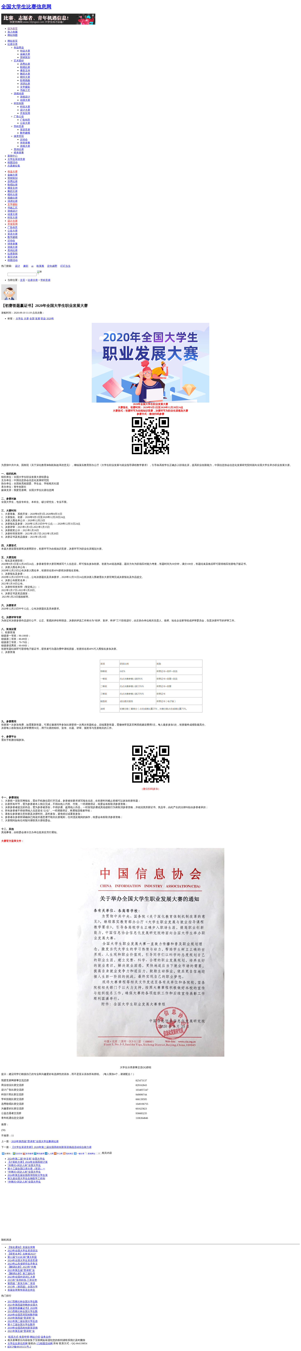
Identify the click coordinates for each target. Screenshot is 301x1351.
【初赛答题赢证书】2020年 (23, 1308)
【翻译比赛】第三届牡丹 (21, 1273)
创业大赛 (13, 171)
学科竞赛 (45, 280)
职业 (43, 318)
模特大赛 (13, 194)
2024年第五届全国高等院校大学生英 (28, 1175)
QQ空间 (19, 1154)
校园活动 (13, 162)
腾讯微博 (40, 1154)
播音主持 (13, 188)
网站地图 (13, 35)
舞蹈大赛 (13, 191)
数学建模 (13, 237)
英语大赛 (13, 234)
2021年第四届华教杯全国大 (23, 1304)
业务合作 (46, 1337)
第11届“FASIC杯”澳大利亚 (22, 1257)
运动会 (11, 240)
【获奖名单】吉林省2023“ (22, 1253)
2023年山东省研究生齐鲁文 (23, 1263)
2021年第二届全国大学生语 (23, 1321)
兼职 (25, 266)
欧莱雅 (40, 266)
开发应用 (13, 224)
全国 (31, 318)
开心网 (59, 1154)
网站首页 (13, 41)
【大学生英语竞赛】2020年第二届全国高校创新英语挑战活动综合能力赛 (51, 1147)
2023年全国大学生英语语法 (23, 1250)
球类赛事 (13, 243)
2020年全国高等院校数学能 (23, 1314)
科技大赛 (13, 217)
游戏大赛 (13, 247)
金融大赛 (13, 174)
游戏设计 (13, 211)
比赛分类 (13, 44)
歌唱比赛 (13, 184)
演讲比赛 (13, 201)
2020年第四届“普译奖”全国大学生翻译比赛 (35, 1141)
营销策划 (13, 178)
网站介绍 (35, 1337)
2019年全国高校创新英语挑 (23, 1327)
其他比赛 (13, 250)
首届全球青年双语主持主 (21, 1290)
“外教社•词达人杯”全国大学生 (24, 1165)
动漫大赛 (13, 214)
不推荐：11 (7, 1135)
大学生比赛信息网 (18, 1343)
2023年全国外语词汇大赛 (21, 1276)
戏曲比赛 (13, 197)
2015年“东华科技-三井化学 (22, 1280)
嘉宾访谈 (13, 257)
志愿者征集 (14, 165)
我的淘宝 (69, 1154)
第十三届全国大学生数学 (21, 1324)
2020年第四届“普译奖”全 (21, 1318)
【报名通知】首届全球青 (21, 1247)
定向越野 (52, 266)
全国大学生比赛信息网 (26, 6)
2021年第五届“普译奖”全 (21, 1270)
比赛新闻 (13, 253)
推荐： (5, 1127)
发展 (37, 318)
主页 (22, 280)
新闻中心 (13, 156)
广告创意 (13, 227)
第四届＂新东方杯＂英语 (21, 1283)
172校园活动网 (44, 1343)
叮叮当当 (65, 266)
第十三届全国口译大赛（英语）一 (26, 1168)
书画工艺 (13, 207)
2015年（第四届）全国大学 (23, 1286)
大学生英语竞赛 (16, 159)
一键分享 (80, 1154)
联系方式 (13, 1337)
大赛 (26, 318)
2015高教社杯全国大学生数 (23, 1311)
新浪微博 (29, 1154)
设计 (17, 266)
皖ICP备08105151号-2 (19, 1346)
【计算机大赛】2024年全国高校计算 (28, 1162)
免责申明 (24, 1337)
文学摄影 (13, 204)
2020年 (50, 318)
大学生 (19, 318)
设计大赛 (13, 220)
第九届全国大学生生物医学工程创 (26, 1178)
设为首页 (13, 28)
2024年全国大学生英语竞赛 (23, 1260)
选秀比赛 (13, 181)
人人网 (50, 1154)
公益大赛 (13, 230)
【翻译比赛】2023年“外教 (22, 1267)
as (32, 266)
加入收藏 (13, 31)
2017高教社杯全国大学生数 (23, 1301)
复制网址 (91, 1154)
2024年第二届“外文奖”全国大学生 (26, 1158)
